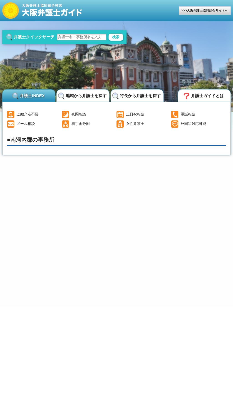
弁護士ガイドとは (207, 95)
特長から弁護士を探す (140, 95)
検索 (115, 37)
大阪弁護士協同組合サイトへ (207, 10)
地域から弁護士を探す (86, 95)
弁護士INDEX (32, 95)
